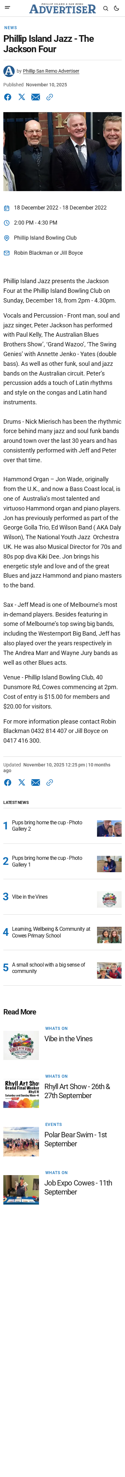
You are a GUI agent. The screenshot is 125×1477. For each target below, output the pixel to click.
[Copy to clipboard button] (48, 97)
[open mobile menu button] (7, 8)
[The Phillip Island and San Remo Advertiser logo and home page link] (62, 8)
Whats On (56, 1028)
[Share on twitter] (22, 97)
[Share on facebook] (9, 97)
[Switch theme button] (116, 8)
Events (53, 1124)
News (10, 27)
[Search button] (105, 8)
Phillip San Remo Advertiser (51, 71)
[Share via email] (36, 97)
